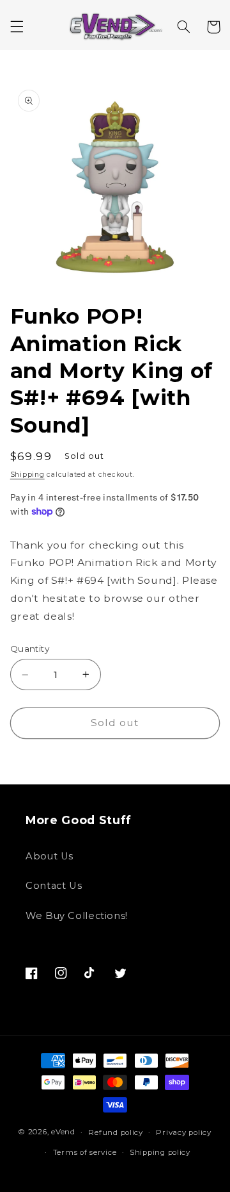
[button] (16, 27)
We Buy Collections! (77, 916)
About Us (49, 856)
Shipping (27, 474)
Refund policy (115, 1132)
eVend (63, 1132)
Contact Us (54, 885)
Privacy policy (183, 1132)
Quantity (29, 648)
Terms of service (85, 1152)
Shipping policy (160, 1152)
